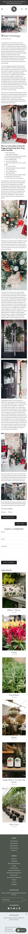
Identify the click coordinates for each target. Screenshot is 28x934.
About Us (14, 859)
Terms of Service (14, 848)
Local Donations (14, 875)
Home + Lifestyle (8, 508)
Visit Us (14, 882)
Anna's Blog (14, 861)
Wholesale (14, 884)
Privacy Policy (14, 841)
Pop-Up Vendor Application (14, 877)
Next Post (21, 523)
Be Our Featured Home (14, 863)
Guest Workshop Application (14, 872)
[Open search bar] (22, 9)
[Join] (25, 900)
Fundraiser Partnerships (14, 870)
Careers (14, 865)
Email (3, 539)
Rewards (14, 879)
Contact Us (14, 850)
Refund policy (14, 843)
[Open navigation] (2, 9)
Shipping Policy (14, 845)
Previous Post (8, 517)
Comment (4, 546)
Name (3, 532)
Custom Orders (14, 868)
